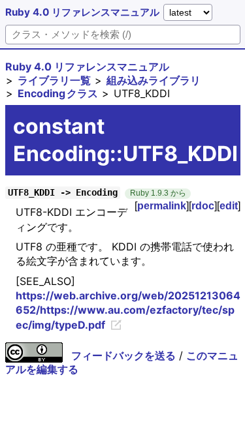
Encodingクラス (58, 93)
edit (229, 205)
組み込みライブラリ (153, 80)
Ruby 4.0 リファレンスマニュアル (82, 12)
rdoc (202, 205)
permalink (161, 205)
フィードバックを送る (123, 355)
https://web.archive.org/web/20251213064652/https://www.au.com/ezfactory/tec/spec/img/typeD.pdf (128, 310)
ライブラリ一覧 (54, 80)
